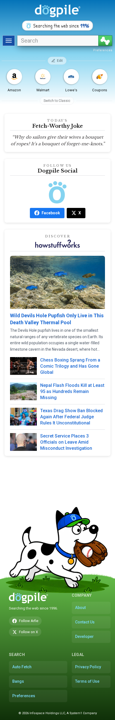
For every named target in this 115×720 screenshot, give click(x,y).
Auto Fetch (22, 667)
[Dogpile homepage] (28, 598)
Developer (84, 636)
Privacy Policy (88, 667)
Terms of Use (87, 681)
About (80, 607)
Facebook (51, 213)
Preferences (102, 50)
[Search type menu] (9, 40)
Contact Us (85, 622)
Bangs (18, 681)
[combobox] (57, 40)
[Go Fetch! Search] (105, 40)
